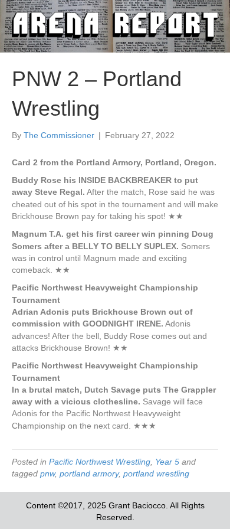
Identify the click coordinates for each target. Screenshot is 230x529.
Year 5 (167, 461)
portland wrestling (156, 473)
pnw (47, 473)
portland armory (89, 473)
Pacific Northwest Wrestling (99, 461)
